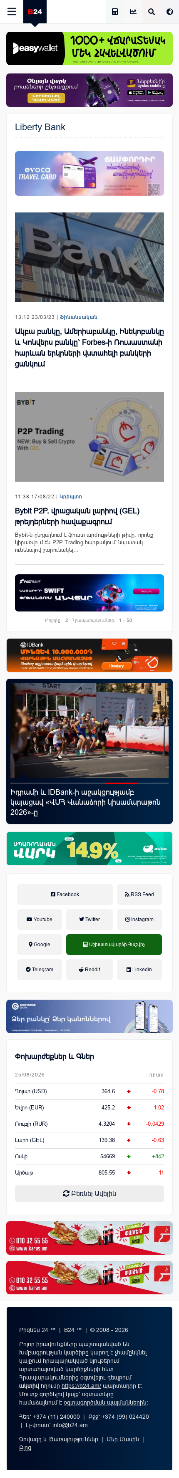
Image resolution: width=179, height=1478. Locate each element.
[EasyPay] (89, 48)
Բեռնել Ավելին (93, 1193)
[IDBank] (89, 655)
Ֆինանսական (79, 317)
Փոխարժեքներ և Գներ (54, 1056)
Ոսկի (21, 1156)
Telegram (42, 970)
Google (41, 944)
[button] (26, 783)
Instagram (142, 919)
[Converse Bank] (89, 1016)
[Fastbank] (89, 593)
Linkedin (141, 970)
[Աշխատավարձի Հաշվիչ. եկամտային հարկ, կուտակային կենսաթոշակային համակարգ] (115, 12)
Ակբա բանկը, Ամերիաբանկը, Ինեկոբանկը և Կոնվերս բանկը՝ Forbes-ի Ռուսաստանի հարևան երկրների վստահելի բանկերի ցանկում (89, 347)
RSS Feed (141, 894)
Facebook (67, 894)
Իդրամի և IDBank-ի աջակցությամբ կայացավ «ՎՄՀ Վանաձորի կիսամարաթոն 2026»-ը (85, 802)
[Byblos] (89, 90)
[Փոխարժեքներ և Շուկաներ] (133, 12)
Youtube (42, 919)
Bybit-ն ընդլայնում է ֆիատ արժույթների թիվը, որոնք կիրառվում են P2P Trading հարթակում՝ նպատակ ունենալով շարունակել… (84, 542)
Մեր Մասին (123, 1439)
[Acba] (89, 848)
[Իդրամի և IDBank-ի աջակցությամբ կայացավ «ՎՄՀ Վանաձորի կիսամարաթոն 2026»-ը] (89, 730)
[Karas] (89, 1238)
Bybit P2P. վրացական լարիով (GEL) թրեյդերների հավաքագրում (77, 516)
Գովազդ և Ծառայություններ (58, 1439)
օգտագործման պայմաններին (105, 1402)
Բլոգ (25, 1447)
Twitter (92, 919)
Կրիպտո (71, 496)
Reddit (92, 970)
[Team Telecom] (89, 173)
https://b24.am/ (81, 1385)
